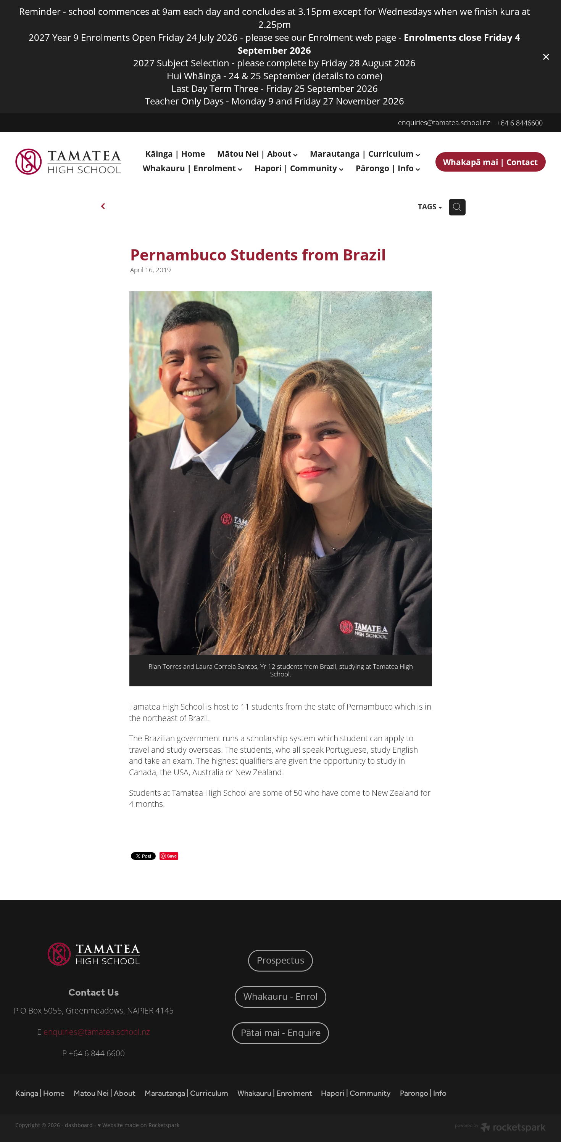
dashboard (79, 1125)
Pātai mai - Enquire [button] (281, 1032)
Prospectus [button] (280, 960)
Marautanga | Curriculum (363, 153)
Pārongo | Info (386, 168)
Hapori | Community (297, 168)
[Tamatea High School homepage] (68, 162)
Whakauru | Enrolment (190, 168)
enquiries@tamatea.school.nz (444, 123)
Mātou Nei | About (255, 153)
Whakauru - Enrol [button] (280, 996)
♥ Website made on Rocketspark (138, 1125)
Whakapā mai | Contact (490, 162)
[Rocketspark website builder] (500, 1128)
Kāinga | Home (175, 153)
